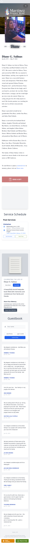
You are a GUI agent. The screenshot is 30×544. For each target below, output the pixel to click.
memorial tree (21, 166)
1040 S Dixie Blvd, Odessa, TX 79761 (16, 233)
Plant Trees (21, 236)
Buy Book (16, 285)
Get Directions (9, 236)
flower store (20, 168)
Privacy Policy (11, 537)
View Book (8, 285)
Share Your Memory (10, 310)
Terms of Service (19, 537)
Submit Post (15, 337)
